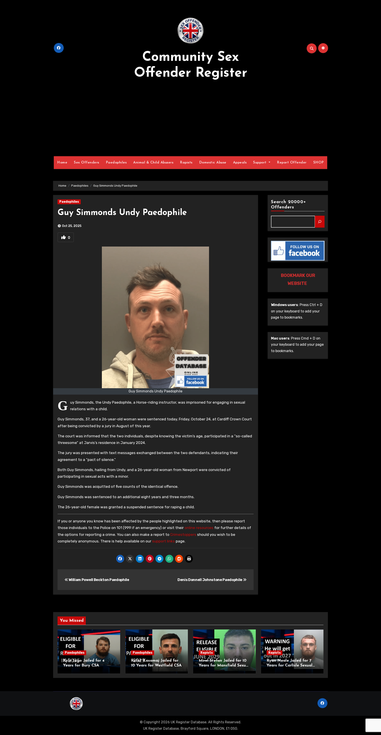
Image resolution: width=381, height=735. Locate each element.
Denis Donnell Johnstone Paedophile (210, 580)
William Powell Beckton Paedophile (98, 580)
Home (62, 162)
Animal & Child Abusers (153, 162)
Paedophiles (116, 162)
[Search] (320, 222)
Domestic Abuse (212, 162)
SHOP (318, 162)
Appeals (240, 162)
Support (260, 162)
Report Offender (292, 162)
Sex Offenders (86, 162)
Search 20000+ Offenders (288, 205)
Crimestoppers (183, 534)
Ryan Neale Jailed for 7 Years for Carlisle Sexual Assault (289, 665)
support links (163, 541)
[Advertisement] (190, 119)
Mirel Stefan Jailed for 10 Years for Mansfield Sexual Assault (224, 665)
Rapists (186, 162)
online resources (199, 527)
